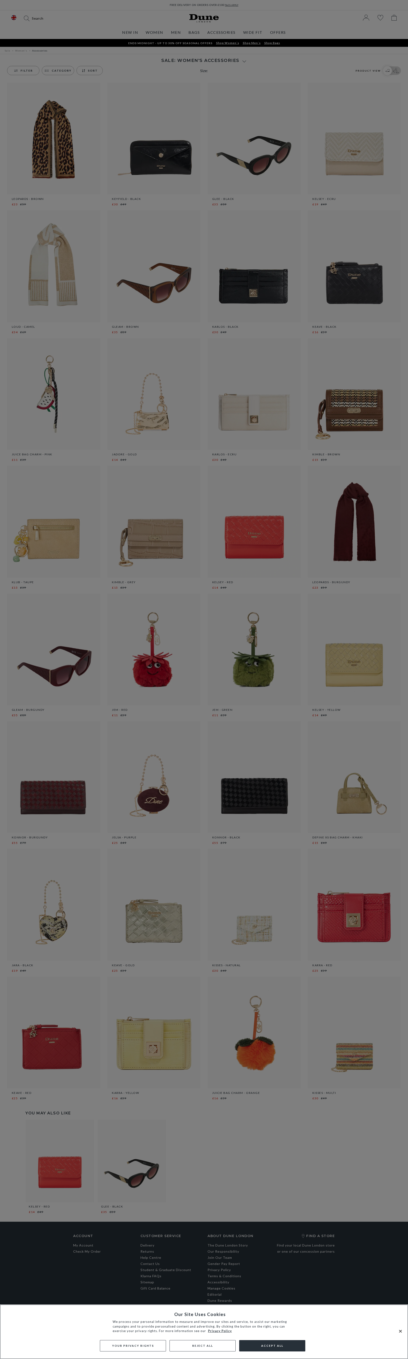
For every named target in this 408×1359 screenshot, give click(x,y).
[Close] (400, 1331)
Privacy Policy (220, 1331)
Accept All (272, 1345)
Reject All (202, 1345)
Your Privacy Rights (133, 1345)
